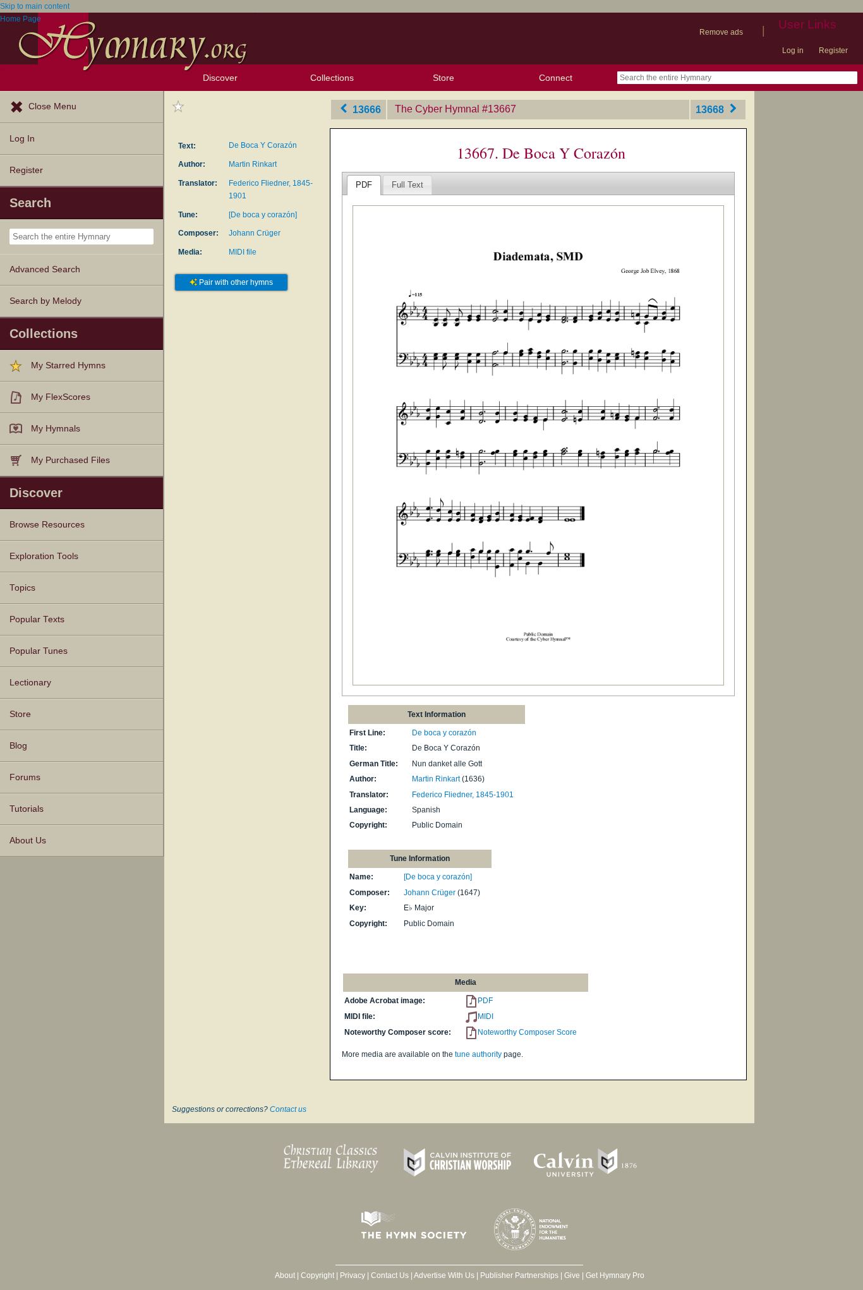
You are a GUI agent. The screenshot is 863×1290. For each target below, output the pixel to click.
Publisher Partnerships (519, 1275)
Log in (793, 50)
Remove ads (721, 32)
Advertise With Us (444, 1275)
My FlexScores (60, 397)
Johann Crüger (255, 233)
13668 (711, 109)
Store (443, 78)
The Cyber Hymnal (437, 109)
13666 (365, 109)
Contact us (288, 1109)
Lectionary (30, 682)
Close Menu (52, 106)
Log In (22, 138)
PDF (364, 185)
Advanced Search (44, 269)
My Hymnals (55, 428)
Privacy (352, 1275)
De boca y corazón (444, 732)
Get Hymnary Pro (615, 1275)
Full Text (407, 185)
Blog (18, 745)
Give (572, 1275)
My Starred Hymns (68, 365)
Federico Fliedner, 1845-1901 (463, 794)
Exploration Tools (43, 556)
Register (833, 50)
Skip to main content (34, 6)
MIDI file (242, 252)
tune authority (478, 1054)
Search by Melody (45, 301)
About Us (27, 840)
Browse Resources (47, 524)
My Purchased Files (70, 460)
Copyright (317, 1275)
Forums (24, 777)
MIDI (485, 1016)
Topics (22, 588)
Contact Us (390, 1275)
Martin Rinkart (253, 164)
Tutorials (26, 809)
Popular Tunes (38, 651)
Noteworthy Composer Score (527, 1032)
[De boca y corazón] (263, 214)
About (285, 1275)
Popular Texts (36, 619)
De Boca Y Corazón (263, 145)
